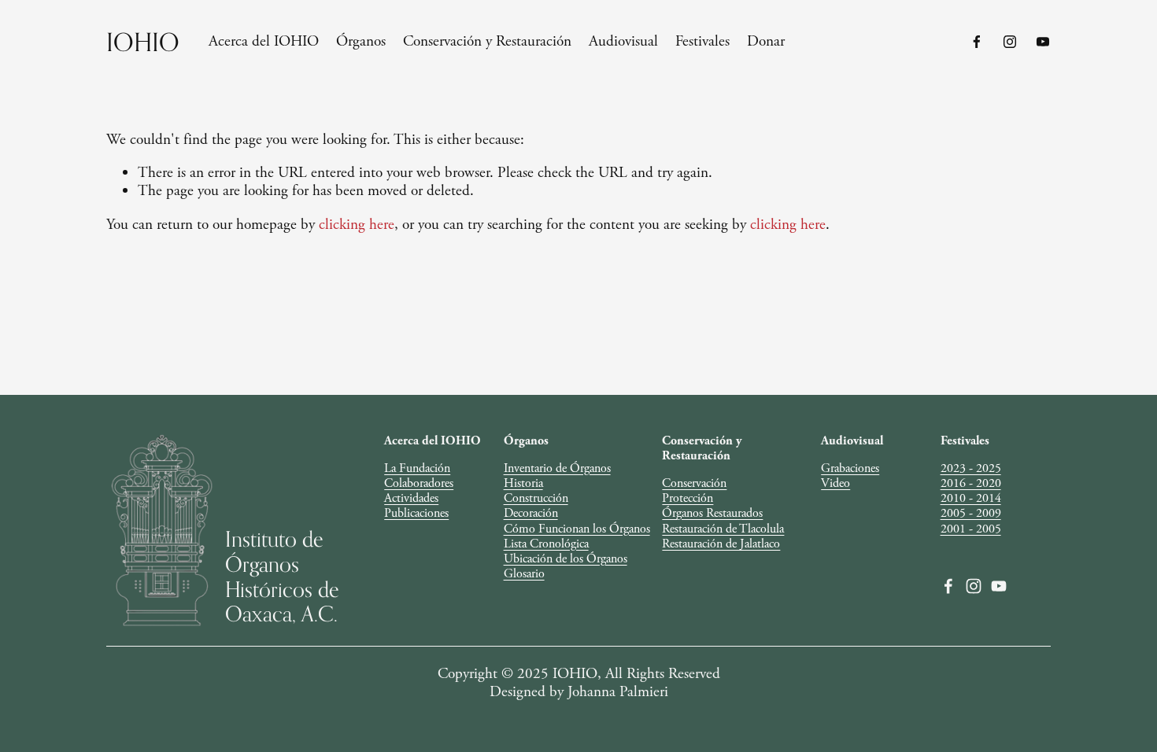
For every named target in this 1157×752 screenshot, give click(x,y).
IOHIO (142, 42)
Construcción (536, 498)
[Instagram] (1010, 42)
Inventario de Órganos (557, 468)
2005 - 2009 (971, 513)
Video (835, 483)
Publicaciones (416, 513)
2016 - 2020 (971, 483)
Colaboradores (418, 483)
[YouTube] (1043, 42)
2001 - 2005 (971, 529)
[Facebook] (977, 42)
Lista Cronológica (546, 543)
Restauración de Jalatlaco (721, 543)
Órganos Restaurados (712, 513)
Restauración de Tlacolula (723, 529)
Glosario (524, 573)
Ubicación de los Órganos (565, 558)
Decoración (531, 513)
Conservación (694, 483)
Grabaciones (850, 468)
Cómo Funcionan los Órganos (577, 529)
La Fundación (417, 468)
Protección (687, 498)
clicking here (356, 224)
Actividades (411, 498)
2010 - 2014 (971, 498)
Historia (523, 483)
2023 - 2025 (971, 468)
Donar (766, 41)
